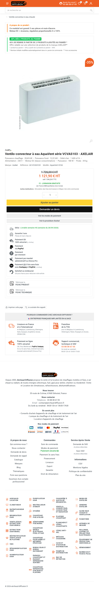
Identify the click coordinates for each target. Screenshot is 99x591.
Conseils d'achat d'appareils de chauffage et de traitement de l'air (49, 413)
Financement (49, 458)
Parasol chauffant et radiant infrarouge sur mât (39, 558)
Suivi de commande (49, 444)
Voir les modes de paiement (49, 216)
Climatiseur (15, 505)
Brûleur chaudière (60, 538)
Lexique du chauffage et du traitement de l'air (49, 416)
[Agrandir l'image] (91, 141)
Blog (18, 467)
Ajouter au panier (49, 202)
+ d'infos (30, 242)
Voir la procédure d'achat (49, 221)
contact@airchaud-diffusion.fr (51, 403)
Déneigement (85, 547)
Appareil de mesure (84, 524)
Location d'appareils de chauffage (48, 419)
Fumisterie (84, 519)
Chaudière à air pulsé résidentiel (61, 500)
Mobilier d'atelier (83, 499)
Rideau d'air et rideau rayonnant (39, 549)
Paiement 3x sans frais (49, 455)
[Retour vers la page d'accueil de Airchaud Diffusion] (19, 3)
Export (49, 466)
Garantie (49, 470)
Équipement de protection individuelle (85, 541)
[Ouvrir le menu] (7, 3)
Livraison (49, 462)
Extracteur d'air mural (15, 530)
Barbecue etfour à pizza (85, 553)
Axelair (15, 165)
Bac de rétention (60, 558)
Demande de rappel (18, 456)
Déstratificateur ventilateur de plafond (17, 537)
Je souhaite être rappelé (36, 307)
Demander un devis (50, 209)
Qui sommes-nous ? (18, 444)
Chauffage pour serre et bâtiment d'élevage (39, 540)
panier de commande (54, 50)
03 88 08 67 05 (68, 347)
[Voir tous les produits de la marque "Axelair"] (8, 150)
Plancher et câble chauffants (61, 524)
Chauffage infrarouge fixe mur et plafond (38, 569)
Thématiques (18, 471)
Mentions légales (80, 467)
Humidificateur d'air (17, 555)
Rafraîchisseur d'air (17, 510)
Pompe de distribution (62, 552)
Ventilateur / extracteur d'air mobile (16, 523)
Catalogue (18, 460)
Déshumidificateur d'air (17, 549)
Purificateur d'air (39, 499)
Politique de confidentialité (80, 471)
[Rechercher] (91, 10)
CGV (80, 464)
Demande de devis (18, 452)
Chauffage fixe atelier (38, 516)
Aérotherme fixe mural (38, 523)
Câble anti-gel (61, 531)
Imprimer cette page (15, 307)
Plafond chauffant (61, 517)
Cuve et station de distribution (62, 545)
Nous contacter (18, 448)
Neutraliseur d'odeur (39, 506)
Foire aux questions (18, 475)
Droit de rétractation (49, 474)
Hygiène (36, 511)
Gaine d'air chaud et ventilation (84, 513)
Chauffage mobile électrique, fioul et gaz (38, 530)
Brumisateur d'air (15, 516)
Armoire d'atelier (83, 506)
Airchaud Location (14, 499)
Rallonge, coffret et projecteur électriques (84, 532)
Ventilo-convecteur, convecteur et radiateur (62, 509)
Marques (18, 463)
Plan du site (80, 475)
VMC (12, 544)
